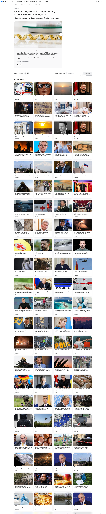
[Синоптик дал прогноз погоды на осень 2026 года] (43, 189)
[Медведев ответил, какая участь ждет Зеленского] (43, 248)
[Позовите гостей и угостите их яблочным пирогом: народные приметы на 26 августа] (63, 482)
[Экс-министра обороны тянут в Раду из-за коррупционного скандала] (63, 384)
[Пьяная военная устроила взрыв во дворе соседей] (63, 287)
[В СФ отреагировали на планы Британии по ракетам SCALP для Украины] (63, 248)
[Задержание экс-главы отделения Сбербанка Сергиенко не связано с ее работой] (23, 423)
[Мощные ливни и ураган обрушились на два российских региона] (43, 306)
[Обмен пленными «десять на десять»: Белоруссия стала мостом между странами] (82, 267)
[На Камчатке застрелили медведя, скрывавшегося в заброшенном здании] (43, 267)
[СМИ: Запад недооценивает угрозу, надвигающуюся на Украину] (82, 326)
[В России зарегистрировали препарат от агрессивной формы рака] (23, 502)
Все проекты (15, 513)
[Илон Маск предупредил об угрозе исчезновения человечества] (63, 209)
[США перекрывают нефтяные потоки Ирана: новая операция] (43, 365)
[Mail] (2, 1)
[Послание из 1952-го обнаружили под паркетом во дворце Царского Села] (43, 111)
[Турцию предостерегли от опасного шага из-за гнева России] (82, 209)
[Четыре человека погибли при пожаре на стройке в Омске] (23, 209)
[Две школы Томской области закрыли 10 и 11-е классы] (82, 482)
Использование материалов (87, 513)
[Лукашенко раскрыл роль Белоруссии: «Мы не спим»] (63, 267)
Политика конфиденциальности (75, 513)
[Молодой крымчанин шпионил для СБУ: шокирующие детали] (23, 189)
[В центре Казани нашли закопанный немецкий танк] (23, 228)
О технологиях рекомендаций (63, 513)
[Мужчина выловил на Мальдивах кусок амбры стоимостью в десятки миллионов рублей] (63, 306)
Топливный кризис (43, 4)
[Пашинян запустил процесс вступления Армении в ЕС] (63, 462)
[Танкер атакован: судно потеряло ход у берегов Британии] (63, 91)
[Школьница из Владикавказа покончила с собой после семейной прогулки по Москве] (82, 443)
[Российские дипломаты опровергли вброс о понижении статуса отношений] (23, 482)
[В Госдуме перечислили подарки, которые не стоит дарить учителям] (82, 345)
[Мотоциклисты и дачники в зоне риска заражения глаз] (63, 443)
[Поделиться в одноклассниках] (21, 65)
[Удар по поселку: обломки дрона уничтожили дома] (23, 150)
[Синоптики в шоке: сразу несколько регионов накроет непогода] (82, 365)
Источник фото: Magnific (23, 61)
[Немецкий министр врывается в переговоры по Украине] (43, 150)
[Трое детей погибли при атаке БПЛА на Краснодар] (43, 209)
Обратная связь (95, 513)
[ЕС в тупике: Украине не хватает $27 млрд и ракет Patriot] (63, 423)
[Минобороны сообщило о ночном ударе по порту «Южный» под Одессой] (23, 404)
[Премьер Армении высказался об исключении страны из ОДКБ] (23, 443)
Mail (2, 513)
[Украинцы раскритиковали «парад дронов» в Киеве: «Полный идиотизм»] (43, 423)
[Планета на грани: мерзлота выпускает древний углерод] (23, 462)
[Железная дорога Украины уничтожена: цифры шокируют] (23, 170)
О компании (6, 513)
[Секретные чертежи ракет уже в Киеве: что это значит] (82, 423)
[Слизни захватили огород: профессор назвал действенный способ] (23, 287)
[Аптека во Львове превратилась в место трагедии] (23, 91)
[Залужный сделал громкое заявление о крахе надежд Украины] (63, 228)
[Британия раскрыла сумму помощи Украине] (23, 326)
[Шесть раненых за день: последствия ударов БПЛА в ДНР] (82, 287)
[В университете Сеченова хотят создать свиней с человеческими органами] (82, 384)
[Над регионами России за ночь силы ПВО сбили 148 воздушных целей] (82, 404)
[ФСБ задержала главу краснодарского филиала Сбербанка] (23, 267)
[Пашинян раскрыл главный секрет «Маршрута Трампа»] (82, 502)
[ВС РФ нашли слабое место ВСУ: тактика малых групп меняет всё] (82, 91)
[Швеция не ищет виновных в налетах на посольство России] (82, 150)
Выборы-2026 (19, 4)
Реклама (10, 513)
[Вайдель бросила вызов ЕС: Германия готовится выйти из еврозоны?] (23, 384)
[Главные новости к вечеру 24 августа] (43, 287)
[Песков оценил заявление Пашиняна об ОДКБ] (43, 228)
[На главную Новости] (6, 1)
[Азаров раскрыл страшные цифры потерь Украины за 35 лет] (63, 170)
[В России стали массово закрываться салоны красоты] (82, 111)
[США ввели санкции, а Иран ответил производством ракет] (63, 365)
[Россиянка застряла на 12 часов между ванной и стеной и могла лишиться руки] (82, 306)
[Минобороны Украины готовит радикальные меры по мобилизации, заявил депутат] (23, 130)
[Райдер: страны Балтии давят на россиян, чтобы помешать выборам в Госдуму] (82, 170)
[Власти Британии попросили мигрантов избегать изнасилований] (63, 189)
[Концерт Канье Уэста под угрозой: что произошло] (43, 482)
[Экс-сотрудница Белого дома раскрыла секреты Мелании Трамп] (43, 91)
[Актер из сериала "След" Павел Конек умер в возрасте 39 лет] (63, 130)
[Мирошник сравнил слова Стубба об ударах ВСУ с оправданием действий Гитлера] (43, 404)
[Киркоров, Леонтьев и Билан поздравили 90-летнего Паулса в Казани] (82, 189)
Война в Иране (29, 4)
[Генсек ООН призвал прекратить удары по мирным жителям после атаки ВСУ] (63, 404)
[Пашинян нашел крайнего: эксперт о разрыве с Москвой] (43, 170)
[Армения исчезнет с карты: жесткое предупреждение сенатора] (43, 326)
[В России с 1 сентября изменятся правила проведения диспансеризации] (63, 111)
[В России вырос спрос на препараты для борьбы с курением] (63, 150)
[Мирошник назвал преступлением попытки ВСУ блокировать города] (43, 384)
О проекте (55, 513)
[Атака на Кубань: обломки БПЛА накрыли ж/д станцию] (23, 248)
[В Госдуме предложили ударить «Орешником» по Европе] (82, 228)
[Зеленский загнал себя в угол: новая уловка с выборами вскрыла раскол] (82, 248)
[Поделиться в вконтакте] (18, 65)
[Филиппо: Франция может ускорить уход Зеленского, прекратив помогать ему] (82, 130)
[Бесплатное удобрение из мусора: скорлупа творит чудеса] (43, 443)
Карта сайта (101, 513)
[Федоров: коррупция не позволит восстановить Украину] (23, 306)
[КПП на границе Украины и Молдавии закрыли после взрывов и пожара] (23, 345)
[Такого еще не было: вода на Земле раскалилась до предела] (43, 130)
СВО (36, 4)
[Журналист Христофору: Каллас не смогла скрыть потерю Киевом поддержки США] (63, 326)
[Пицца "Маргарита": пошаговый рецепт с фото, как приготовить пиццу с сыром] (43, 502)
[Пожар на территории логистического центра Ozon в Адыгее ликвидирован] (23, 365)
